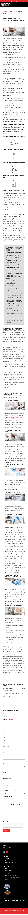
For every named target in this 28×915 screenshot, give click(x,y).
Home (4, 11)
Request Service (8, 870)
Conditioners (7, 716)
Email (16, 1)
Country (4, 768)
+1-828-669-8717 (23, 0)
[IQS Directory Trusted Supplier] (7, 893)
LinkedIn (11, 1)
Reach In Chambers (8, 715)
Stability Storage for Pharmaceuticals (13, 877)
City (3, 752)
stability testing (14, 79)
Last (4, 737)
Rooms (5, 713)
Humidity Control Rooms (10, 875)
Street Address (6, 746)
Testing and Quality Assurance (14, 24)
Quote (6, 868)
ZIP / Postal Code (6, 763)
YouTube (14, 1)
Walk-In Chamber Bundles (11, 879)
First (4, 731)
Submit (6, 830)
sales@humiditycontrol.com (18, 696)
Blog (7, 11)
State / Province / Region (8, 758)
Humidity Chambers (9, 873)
